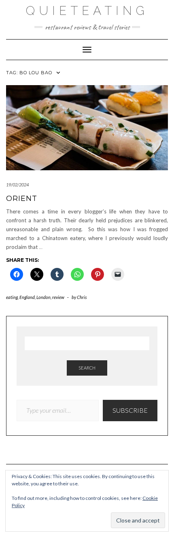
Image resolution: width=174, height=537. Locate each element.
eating (12, 297)
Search (87, 367)
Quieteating (87, 11)
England (27, 297)
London (43, 297)
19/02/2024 (17, 184)
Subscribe (130, 410)
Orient (21, 198)
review (58, 297)
